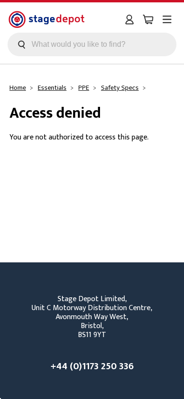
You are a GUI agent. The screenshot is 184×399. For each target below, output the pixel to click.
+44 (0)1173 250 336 (92, 366)
